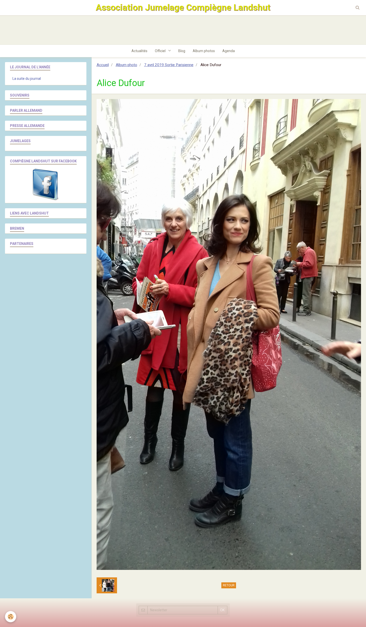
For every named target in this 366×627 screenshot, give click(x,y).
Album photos (204, 51)
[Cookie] (10, 616)
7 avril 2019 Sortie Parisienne (168, 65)
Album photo (126, 65)
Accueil (103, 65)
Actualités (139, 51)
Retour (229, 585)
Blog (181, 51)
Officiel (160, 51)
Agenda (228, 51)
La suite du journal (26, 79)
